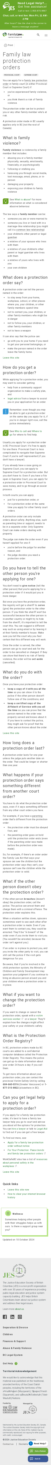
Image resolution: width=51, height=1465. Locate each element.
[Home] (9, 10)
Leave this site (11, 357)
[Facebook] (5, 1318)
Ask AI (37, 1459)
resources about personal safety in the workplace (25, 1163)
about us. (19, 1309)
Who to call (21, 431)
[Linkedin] (12, 1318)
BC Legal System (13, 1355)
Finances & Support (14, 1341)
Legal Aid (42, 1128)
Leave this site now (18, 1189)
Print (10, 45)
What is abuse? (23, 199)
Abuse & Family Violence (17, 1348)
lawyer (33, 1019)
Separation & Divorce (15, 1327)
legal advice (14, 398)
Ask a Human (40, 1451)
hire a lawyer (19, 1128)
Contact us (8, 1444)
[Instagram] (20, 1318)
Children (8, 1334)
